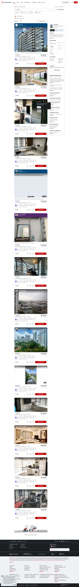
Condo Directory (27, 567)
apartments (39, 560)
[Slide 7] (31, 50)
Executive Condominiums (48, 560)
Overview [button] (52, 30)
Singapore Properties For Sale (45, 567)
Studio (51, 94)
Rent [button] (18, 2)
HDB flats (42, 560)
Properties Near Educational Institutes (47, 574)
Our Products (12, 547)
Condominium (53, 80)
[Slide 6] (30, 50)
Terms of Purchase (34, 585)
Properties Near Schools (44, 577)
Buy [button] (13, 2)
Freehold (51, 99)
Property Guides (12, 568)
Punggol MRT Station (53, 127)
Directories (27, 565)
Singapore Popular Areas (59, 574)
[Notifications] (72, 2)
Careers (11, 548)
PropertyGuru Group (14, 544)
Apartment (58, 80)
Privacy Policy (13, 579)
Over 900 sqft (57, 108)
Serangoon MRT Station (54, 125)
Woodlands (56, 132)
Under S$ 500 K (58, 114)
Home (15, 6)
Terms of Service (21, 585)
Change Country (53, 544)
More (43, 2)
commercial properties (61, 560)
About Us (11, 545)
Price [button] (61, 30)
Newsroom (22, 545)
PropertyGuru (12, 565)
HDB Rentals (56, 568)
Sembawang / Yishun (53, 120)
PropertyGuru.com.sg (13, 557)
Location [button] (57, 30)
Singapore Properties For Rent (59, 567)
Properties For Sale (43, 565)
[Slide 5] (31, 154)
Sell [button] (21, 2)
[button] (15, 16)
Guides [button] (39, 2)
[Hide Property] (43, 29)
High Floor (51, 103)
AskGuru (11, 567)
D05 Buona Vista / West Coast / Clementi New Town (61, 578)
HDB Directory (27, 568)
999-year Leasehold (57, 99)
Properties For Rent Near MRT (30, 577)
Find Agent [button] (34, 2)
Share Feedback (23, 547)
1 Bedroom (54, 94)
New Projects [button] (27, 2)
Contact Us (23, 544)
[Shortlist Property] (46, 29)
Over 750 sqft (52, 108)
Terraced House (57, 81)
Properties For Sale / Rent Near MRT (31, 574)
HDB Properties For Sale (44, 568)
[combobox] (35, 9)
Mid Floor (55, 103)
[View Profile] (21, 25)
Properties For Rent (58, 565)
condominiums (33, 560)
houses (54, 560)
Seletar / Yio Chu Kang (53, 119)
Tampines (51, 132)
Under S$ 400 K (52, 114)
